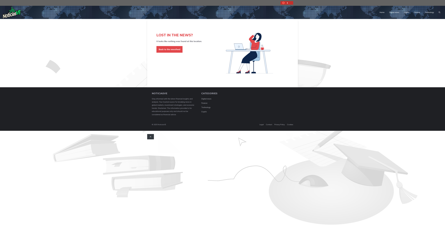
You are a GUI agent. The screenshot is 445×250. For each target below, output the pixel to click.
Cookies (290, 124)
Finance (417, 12)
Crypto (406, 12)
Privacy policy (279, 124)
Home (382, 12)
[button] (439, 12)
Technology (429, 12)
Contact (269, 124)
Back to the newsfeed (169, 49)
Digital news (394, 12)
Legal (261, 124)
